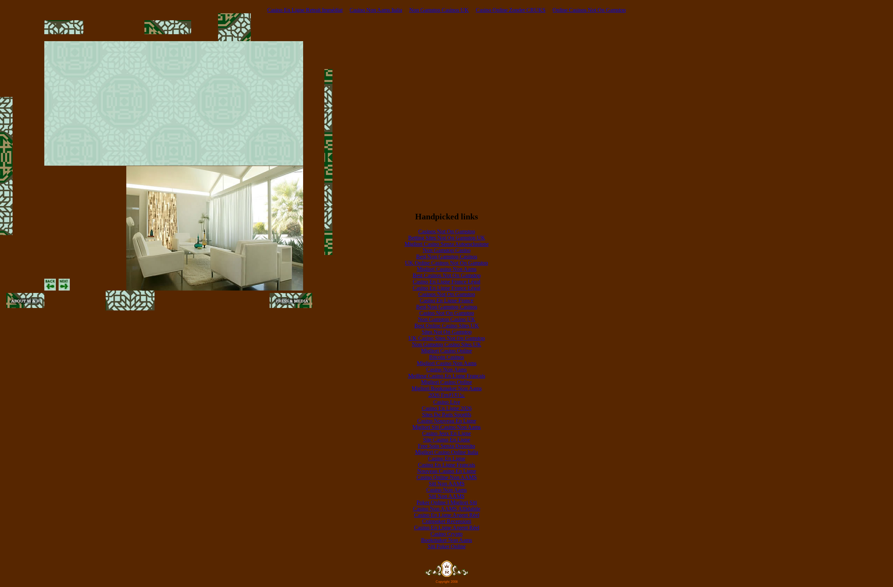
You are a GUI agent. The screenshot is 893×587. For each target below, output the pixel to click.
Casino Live (446, 402)
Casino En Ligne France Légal (446, 282)
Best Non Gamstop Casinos (446, 256)
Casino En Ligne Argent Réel (446, 515)
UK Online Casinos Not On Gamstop (446, 263)
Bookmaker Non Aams (446, 540)
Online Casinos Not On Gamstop (589, 10)
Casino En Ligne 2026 (447, 408)
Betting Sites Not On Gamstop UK (446, 238)
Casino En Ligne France (446, 300)
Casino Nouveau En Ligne (446, 421)
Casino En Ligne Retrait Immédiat (305, 10)
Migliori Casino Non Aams (446, 269)
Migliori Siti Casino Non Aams (446, 427)
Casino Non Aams (446, 369)
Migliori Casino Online (446, 351)
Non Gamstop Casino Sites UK (446, 344)
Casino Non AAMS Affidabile (446, 509)
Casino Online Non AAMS (447, 477)
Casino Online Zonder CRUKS (511, 10)
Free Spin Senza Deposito (446, 446)
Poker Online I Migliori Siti (447, 502)
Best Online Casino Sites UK (446, 326)
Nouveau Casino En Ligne (446, 471)
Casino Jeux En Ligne (446, 433)
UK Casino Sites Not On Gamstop (446, 338)
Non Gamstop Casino (447, 250)
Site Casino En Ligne (446, 440)
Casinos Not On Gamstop (446, 231)
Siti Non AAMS (447, 484)
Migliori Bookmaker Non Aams (447, 388)
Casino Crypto (446, 534)
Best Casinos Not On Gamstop (447, 275)
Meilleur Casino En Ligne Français (446, 376)
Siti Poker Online (447, 546)
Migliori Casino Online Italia (446, 452)
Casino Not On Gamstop (446, 313)
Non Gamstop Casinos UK (439, 10)
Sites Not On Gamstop (447, 332)
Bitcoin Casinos (446, 357)
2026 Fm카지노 (446, 395)
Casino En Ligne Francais (446, 465)
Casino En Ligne (446, 458)
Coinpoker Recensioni (446, 521)
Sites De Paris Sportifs (446, 414)
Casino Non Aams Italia (376, 10)
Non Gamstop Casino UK (446, 319)
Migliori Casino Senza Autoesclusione (447, 244)
